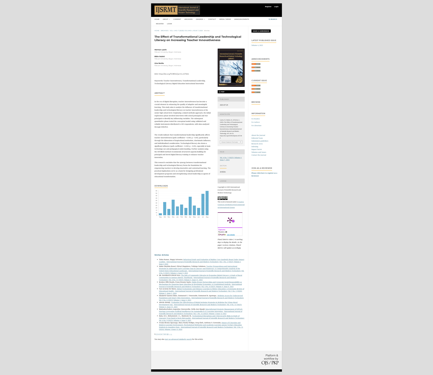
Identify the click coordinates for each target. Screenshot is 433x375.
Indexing (254, 146)
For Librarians (256, 125)
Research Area (257, 144)
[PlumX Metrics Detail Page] (230, 220)
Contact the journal (258, 155)
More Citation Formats (229, 142)
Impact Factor (256, 149)
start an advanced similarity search (178, 339)
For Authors (255, 122)
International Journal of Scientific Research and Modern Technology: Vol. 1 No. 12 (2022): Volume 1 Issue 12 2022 (200, 312)
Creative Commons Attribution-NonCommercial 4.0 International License (231, 204)
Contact (212, 19)
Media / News (225, 19)
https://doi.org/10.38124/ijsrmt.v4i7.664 (174, 74)
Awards (200, 19)
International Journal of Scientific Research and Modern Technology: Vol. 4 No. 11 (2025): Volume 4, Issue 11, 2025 (197, 278)
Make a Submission (261, 31)
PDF (222, 92)
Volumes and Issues (258, 152)
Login (169, 24)
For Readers (255, 119)
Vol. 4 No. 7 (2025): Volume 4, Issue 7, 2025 (186, 30)
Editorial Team (257, 138)
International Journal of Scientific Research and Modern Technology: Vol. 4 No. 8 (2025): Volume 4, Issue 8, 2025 (200, 285)
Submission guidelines (259, 141)
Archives (188, 19)
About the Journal (258, 135)
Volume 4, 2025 (257, 45)
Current (177, 19)
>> (171, 334)
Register (160, 24)
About (166, 19)
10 (167, 334)
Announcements (241, 19)
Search (273, 19)
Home (156, 19)
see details (231, 235)
